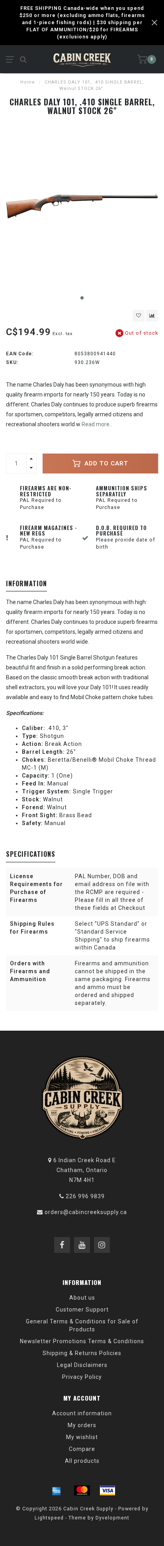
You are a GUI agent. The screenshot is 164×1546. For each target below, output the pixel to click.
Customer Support (82, 1309)
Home (27, 82)
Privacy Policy (82, 1377)
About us (82, 1297)
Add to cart (105, 463)
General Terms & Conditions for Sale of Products (82, 1325)
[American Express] (56, 1490)
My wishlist (82, 1437)
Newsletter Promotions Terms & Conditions (82, 1341)
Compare (82, 1449)
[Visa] (107, 1490)
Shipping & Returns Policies (82, 1353)
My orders (82, 1425)
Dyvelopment (112, 1518)
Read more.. (97, 424)
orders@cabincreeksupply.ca (86, 1212)
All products (82, 1461)
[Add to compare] (152, 316)
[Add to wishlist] (138, 316)
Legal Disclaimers (82, 1365)
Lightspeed (49, 1518)
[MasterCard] (82, 1490)
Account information (82, 1413)
